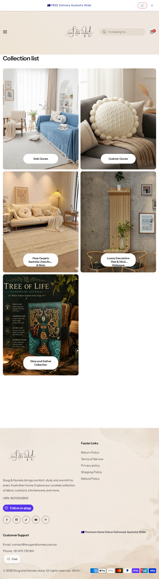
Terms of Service (92, 459)
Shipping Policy (91, 472)
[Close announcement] (152, 5)
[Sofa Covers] (41, 118)
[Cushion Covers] (118, 118)
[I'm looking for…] (104, 32)
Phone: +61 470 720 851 (18, 551)
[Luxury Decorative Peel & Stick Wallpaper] (118, 221)
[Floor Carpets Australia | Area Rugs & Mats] (41, 221)
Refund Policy (90, 478)
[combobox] (122, 32)
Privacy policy (90, 465)
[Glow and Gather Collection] (41, 324)
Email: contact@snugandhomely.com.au (30, 544)
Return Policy (90, 452)
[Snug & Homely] (79, 32)
